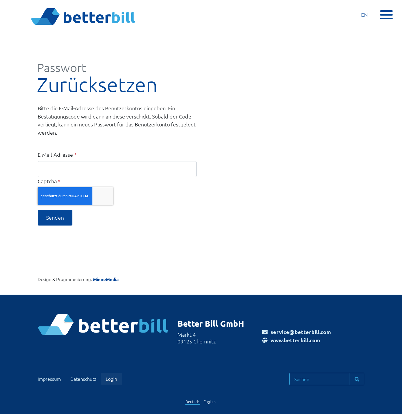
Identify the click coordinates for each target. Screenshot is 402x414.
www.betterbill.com (295, 340)
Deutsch (192, 401)
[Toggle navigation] (386, 14)
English (209, 401)
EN (364, 14)
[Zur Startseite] (103, 324)
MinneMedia (106, 279)
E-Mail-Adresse (57, 154)
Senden (55, 217)
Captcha (49, 181)
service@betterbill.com (300, 331)
